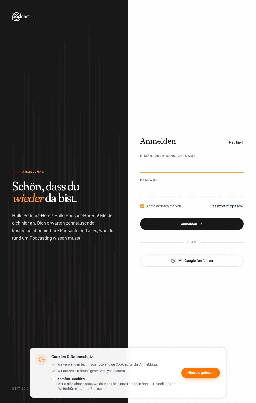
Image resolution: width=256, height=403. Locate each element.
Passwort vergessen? (227, 206)
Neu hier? (236, 142)
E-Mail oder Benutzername (168, 156)
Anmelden (189, 224)
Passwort (150, 180)
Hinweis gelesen (201, 373)
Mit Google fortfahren (195, 261)
